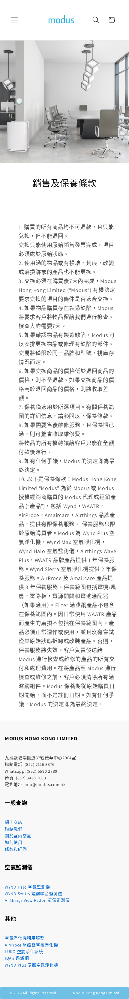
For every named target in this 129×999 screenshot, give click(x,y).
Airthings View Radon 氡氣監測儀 (37, 900)
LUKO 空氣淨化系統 (24, 951)
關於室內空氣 (18, 835)
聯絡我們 (13, 829)
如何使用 (13, 842)
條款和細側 (16, 849)
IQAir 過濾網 (17, 958)
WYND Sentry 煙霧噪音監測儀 (33, 893)
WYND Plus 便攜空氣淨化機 (31, 965)
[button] (14, 20)
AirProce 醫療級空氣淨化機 (31, 945)
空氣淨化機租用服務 (24, 938)
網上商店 (13, 822)
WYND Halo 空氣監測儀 (27, 887)
